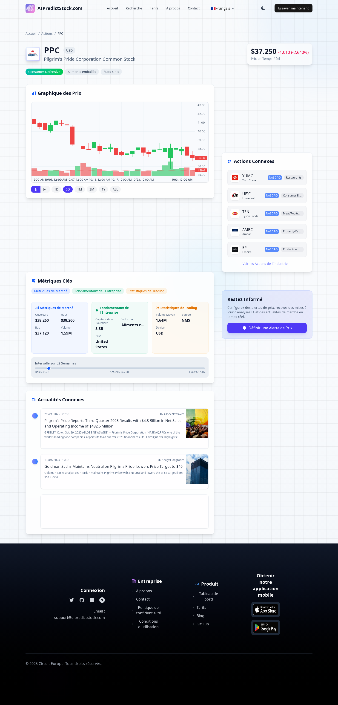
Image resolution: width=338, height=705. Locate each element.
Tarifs (154, 8)
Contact (194, 8)
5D (68, 189)
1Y (103, 189)
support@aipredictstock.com (79, 617)
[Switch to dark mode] (263, 8)
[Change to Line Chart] (45, 189)
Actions (47, 33)
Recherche (134, 8)
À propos (173, 8)
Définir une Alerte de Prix (270, 327)
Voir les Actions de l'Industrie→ (267, 263)
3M (91, 189)
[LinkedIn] (92, 600)
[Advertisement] (120, 238)
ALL (115, 189)
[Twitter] (71, 600)
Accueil (112, 8)
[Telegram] (102, 600)
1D (56, 189)
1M (79, 189)
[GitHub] (82, 600)
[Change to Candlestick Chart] (35, 189)
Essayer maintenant (293, 8)
